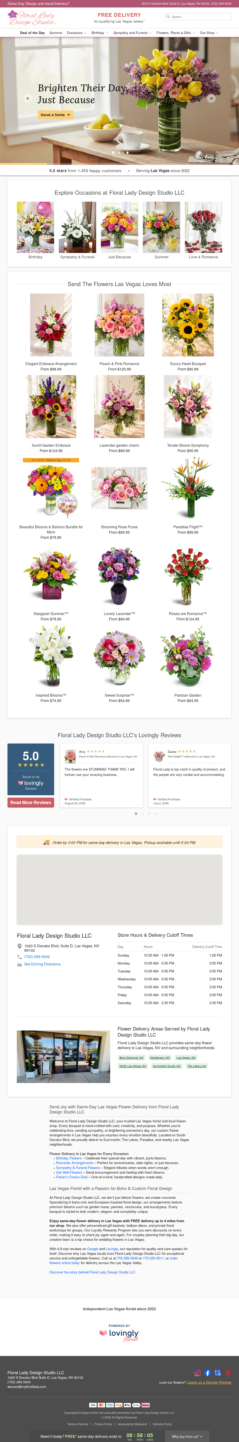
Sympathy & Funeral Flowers (78, 1167)
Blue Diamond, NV (132, 1057)
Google (92, 1248)
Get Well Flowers (69, 1172)
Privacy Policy (103, 1424)
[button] (136, 813)
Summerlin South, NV (167, 1066)
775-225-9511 (153, 1257)
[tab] (119, 153)
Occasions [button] (75, 32)
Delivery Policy (162, 1424)
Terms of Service (77, 1424)
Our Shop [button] (207, 32)
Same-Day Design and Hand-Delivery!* (38, 3)
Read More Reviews (30, 802)
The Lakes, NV (197, 1066)
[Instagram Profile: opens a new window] (197, 1372)
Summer (55, 32)
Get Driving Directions (42, 964)
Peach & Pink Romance (92, 756)
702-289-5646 (127, 1257)
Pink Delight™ (176, 756)
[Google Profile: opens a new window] (218, 1372)
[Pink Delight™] (159, 756)
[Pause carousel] (113, 153)
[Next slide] (211, 98)
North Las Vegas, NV (133, 1066)
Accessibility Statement (132, 1424)
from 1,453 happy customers (85, 170)
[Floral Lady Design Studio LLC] (41, 17)
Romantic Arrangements (74, 1162)
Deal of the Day (32, 32)
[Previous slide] (27, 98)
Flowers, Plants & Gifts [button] (174, 32)
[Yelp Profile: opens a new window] (228, 1372)
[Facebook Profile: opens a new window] (207, 1372)
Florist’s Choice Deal (72, 1176)
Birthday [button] (98, 32)
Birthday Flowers (69, 1157)
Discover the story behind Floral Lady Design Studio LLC (92, 1271)
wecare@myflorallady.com (26, 1386)
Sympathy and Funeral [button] (131, 32)
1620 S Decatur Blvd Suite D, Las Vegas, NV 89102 (45, 1377)
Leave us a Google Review (209, 1382)
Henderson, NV (160, 1057)
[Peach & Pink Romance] (71, 757)
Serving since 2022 (163, 170)
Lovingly (112, 1248)
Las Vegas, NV (186, 1057)
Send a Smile (53, 114)
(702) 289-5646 (37, 956)
